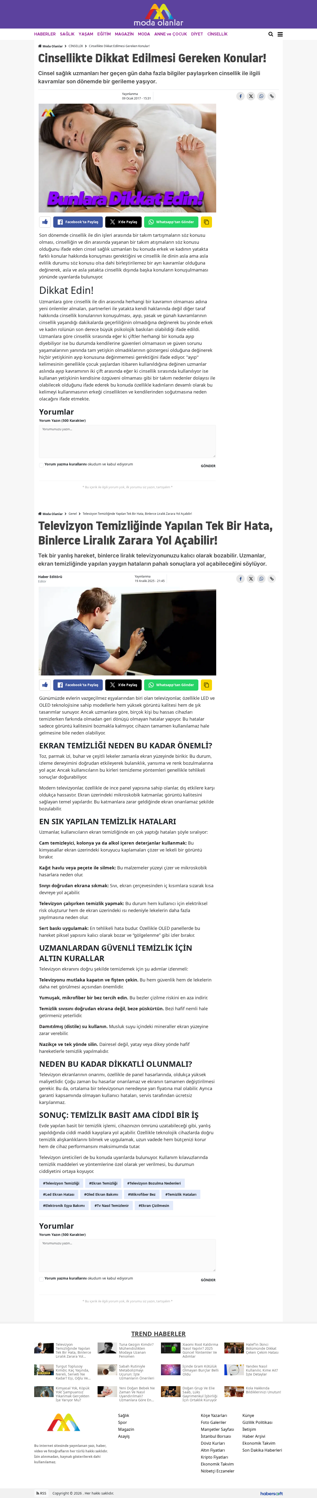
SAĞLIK (67, 34)
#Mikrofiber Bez (142, 1194)
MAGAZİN (124, 34)
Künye (248, 1415)
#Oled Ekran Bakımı (101, 1194)
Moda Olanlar (52, 46)
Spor (122, 1422)
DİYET (197, 34)
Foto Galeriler (213, 1422)
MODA (144, 34)
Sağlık (123, 1415)
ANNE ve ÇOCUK (170, 34)
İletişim (249, 1429)
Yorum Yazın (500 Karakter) (62, 420)
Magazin (126, 1429)
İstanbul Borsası (216, 1436)
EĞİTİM (104, 34)
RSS (42, 1493)
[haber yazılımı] (272, 1493)
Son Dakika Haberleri (262, 1450)
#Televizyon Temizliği (61, 1183)
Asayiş (124, 1436)
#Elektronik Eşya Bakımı (64, 1205)
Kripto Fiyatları (214, 1457)
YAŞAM (86, 34)
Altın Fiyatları (213, 1450)
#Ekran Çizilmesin (154, 1205)
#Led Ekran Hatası (58, 1194)
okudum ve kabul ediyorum (89, 464)
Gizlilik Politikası (257, 1422)
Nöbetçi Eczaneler (218, 1471)
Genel (73, 514)
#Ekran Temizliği (103, 1183)
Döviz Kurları (213, 1443)
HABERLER (45, 34)
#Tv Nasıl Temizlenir (112, 1205)
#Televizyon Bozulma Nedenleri (154, 1183)
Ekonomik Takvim (217, 1464)
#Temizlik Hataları (180, 1194)
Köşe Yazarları (214, 1415)
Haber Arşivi (253, 1436)
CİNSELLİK (217, 34)
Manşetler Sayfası (217, 1429)
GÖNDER (208, 465)
